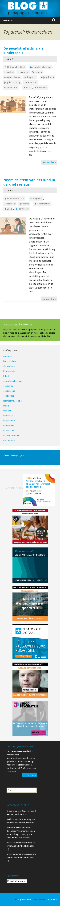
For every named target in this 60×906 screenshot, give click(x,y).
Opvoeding (37, 72)
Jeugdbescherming (41, 67)
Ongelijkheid (9, 420)
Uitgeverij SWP (24, 899)
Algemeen (8, 356)
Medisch (7, 410)
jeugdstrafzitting (12, 82)
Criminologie (9, 366)
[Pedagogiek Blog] (30, 8)
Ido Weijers (42, 87)
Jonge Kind (8, 395)
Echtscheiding (10, 371)
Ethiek (6, 376)
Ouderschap (9, 430)
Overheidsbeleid (12, 77)
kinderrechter (11, 87)
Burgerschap (9, 361)
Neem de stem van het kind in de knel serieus (29, 182)
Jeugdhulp (9, 72)
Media (6, 405)
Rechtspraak (30, 77)
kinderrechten (30, 82)
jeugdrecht (48, 77)
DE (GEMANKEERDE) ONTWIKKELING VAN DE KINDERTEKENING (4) (21, 857)
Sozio (28, 87)
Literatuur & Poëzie (12, 400)
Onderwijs (8, 415)
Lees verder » (49, 162)
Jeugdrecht (23, 72)
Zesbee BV (51, 899)
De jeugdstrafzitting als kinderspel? (23, 50)
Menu (6, 20)
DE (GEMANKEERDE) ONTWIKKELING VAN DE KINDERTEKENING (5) (21, 846)
